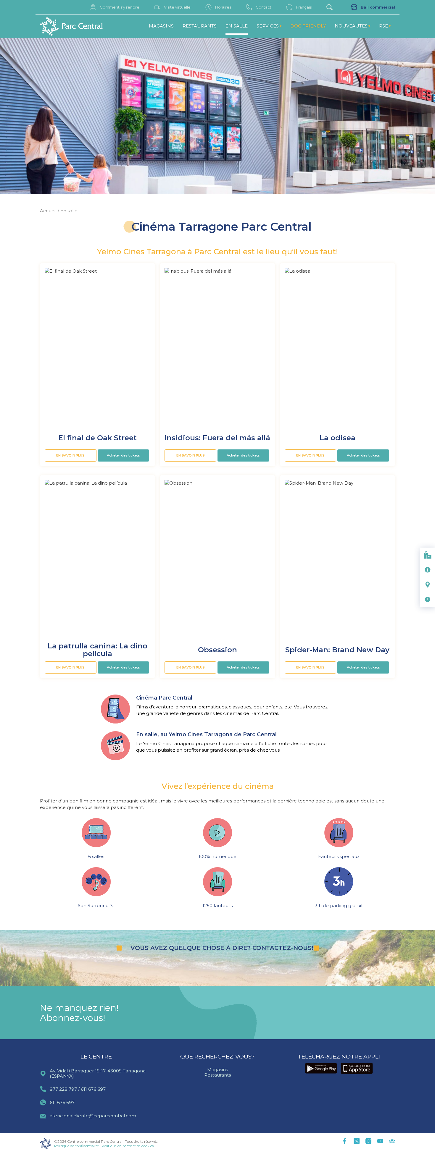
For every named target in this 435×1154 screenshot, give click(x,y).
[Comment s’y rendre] (427, 584)
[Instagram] (368, 1141)
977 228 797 (63, 1089)
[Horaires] (427, 599)
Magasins (161, 26)
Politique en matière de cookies (128, 1146)
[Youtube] (380, 1141)
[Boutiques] (427, 555)
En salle (236, 26)
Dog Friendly (308, 26)
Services (268, 26)
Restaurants (200, 26)
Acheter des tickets (123, 455)
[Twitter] (357, 1141)
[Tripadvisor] (392, 1141)
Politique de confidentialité (76, 1146)
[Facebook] (345, 1141)
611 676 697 (93, 1089)
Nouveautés (351, 26)
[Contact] (427, 569)
